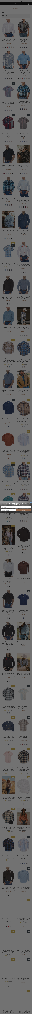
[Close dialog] (31, 502)
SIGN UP (24, 510)
